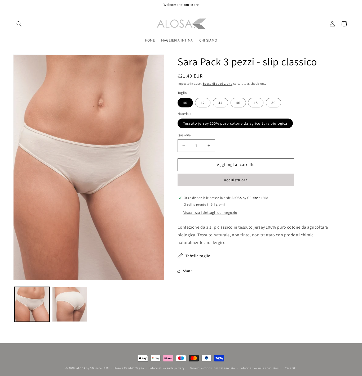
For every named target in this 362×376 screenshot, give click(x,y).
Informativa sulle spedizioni (260, 368)
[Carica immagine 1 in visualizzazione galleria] (32, 304)
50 (273, 102)
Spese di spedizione (217, 83)
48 (256, 102)
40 (185, 102)
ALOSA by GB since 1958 (92, 368)
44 (220, 102)
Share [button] (188, 270)
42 (203, 102)
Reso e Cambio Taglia (129, 368)
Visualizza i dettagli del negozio (210, 212)
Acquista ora (236, 179)
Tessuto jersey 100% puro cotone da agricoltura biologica (235, 123)
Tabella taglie (198, 255)
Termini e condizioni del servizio (212, 368)
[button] (19, 24)
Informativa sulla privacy (167, 368)
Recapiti (291, 368)
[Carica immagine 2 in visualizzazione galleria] (69, 304)
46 (238, 102)
